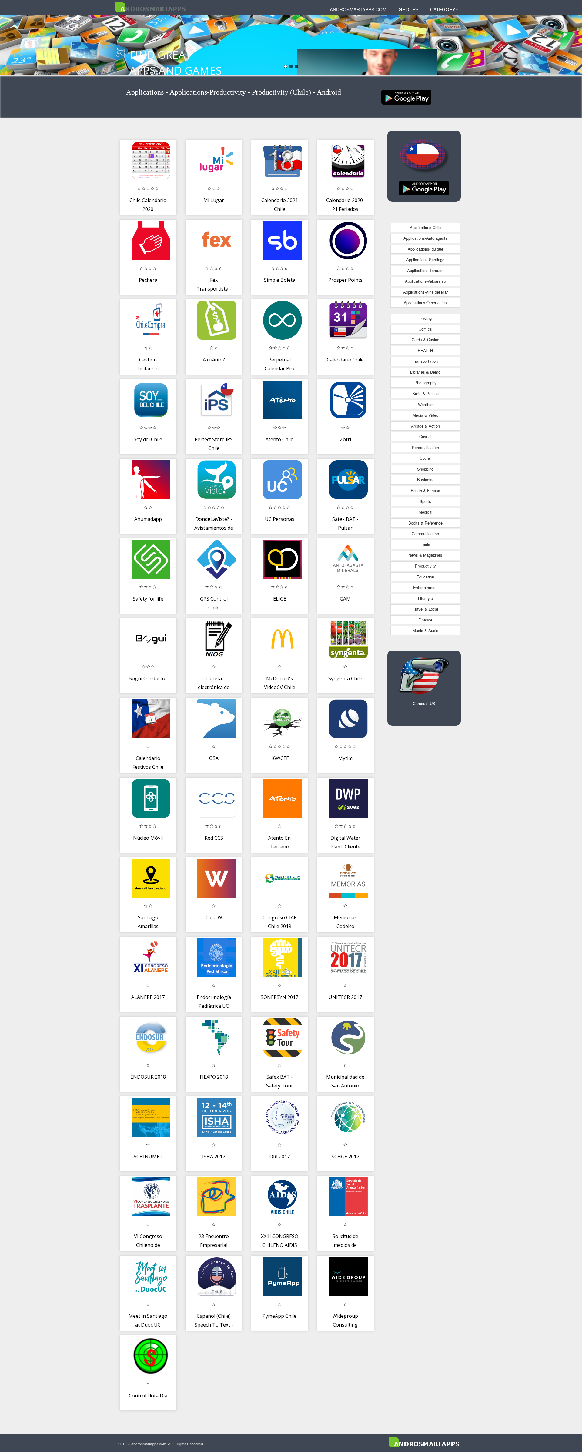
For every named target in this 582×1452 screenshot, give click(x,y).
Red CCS (214, 837)
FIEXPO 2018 (214, 1077)
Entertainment (425, 587)
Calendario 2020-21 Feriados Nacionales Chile (345, 209)
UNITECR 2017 (345, 997)
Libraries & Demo (425, 372)
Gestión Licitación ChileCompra (148, 368)
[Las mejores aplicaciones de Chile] (406, 96)
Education (425, 577)
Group (407, 9)
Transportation (425, 361)
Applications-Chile (425, 227)
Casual (425, 436)
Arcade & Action (425, 426)
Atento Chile (279, 439)
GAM (345, 598)
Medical (425, 512)
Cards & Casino (425, 339)
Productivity (425, 566)
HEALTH (425, 350)
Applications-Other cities (425, 302)
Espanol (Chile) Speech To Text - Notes (214, 1325)
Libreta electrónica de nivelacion (213, 687)
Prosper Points (345, 280)
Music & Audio (425, 630)
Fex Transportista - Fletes (213, 289)
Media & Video (425, 415)
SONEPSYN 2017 (279, 997)
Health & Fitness (425, 490)
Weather (425, 404)
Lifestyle (425, 598)
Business (425, 479)
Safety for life (148, 598)
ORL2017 (279, 1156)
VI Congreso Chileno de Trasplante (148, 1245)
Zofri (345, 439)
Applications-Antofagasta (425, 238)
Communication (425, 533)
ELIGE (279, 598)
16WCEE (279, 758)
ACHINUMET (148, 1156)
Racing (426, 318)
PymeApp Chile (279, 1316)
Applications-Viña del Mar (425, 292)
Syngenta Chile (345, 678)
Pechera (148, 280)
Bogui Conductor (148, 678)
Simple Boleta (279, 280)
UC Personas (279, 519)
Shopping (425, 469)
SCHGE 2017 (345, 1156)
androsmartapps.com (358, 9)
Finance (425, 620)
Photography (425, 382)
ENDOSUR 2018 (148, 1077)
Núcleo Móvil (148, 837)
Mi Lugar (213, 200)
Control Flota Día (148, 1395)
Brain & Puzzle (425, 393)
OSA (214, 758)
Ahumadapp (148, 519)
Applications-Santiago (425, 259)
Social (425, 458)
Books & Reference (425, 523)
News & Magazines (425, 555)
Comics (425, 329)
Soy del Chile (148, 439)
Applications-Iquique (425, 249)
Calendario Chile (345, 359)
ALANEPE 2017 (148, 997)
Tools (425, 544)
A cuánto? (214, 359)
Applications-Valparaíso (425, 281)
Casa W (214, 917)
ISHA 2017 (213, 1156)
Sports (425, 501)
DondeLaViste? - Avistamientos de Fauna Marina (213, 528)
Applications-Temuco (425, 270)
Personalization (425, 447)
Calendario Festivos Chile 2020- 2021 (147, 767)
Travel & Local (425, 609)
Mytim (345, 758)
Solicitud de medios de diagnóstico (345, 1245)
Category (442, 9)
